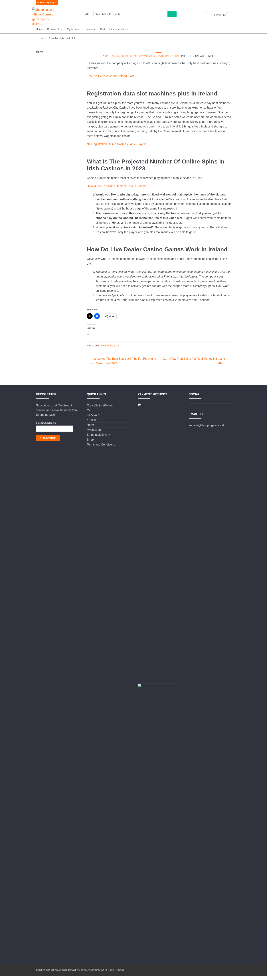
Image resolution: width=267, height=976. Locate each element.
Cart (102, 29)
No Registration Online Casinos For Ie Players (116, 144)
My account (73, 29)
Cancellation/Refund (100, 405)
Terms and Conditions (101, 444)
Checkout (90, 29)
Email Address (46, 423)
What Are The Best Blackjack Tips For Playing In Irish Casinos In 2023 (123, 361)
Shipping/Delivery (98, 434)
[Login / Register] (205, 15)
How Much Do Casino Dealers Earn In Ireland (116, 186)
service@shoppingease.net (206, 425)
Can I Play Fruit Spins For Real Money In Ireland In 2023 (195, 361)
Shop (90, 439)
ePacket (92, 420)
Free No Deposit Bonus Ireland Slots (110, 76)
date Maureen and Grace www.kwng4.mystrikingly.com (142, 56)
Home (39, 29)
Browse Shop (54, 29)
